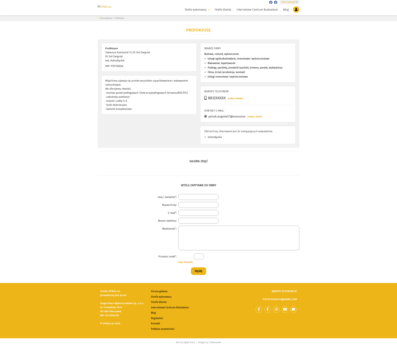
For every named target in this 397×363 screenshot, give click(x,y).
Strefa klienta (223, 9)
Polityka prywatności (162, 328)
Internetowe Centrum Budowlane (257, 9)
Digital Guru (189, 342)
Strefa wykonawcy (196, 9)
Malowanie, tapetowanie (221, 63)
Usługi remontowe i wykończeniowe (228, 76)
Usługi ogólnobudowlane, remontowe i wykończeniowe (238, 58)
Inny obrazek (185, 262)
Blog (286, 9)
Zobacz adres (254, 116)
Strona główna (159, 291)
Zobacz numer (235, 98)
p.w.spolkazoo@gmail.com (280, 299)
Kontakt (155, 323)
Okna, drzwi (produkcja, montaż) (226, 72)
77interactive (215, 342)
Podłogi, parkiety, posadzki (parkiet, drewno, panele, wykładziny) (245, 67)
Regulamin (157, 318)
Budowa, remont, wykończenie (221, 54)
